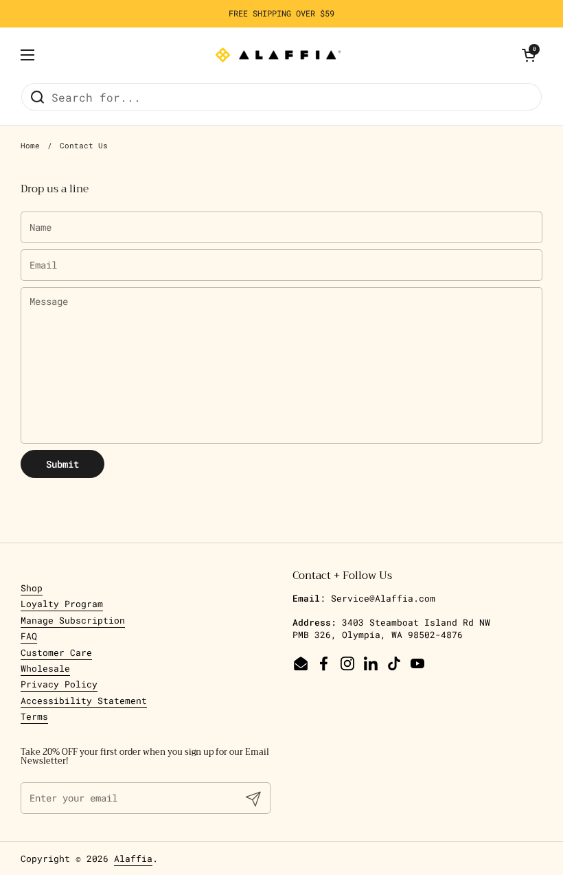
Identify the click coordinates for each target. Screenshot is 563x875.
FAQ (29, 636)
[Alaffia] (278, 55)
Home (30, 145)
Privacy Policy (59, 684)
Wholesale (45, 668)
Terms (34, 716)
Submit (62, 463)
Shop (32, 588)
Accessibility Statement (84, 700)
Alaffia (133, 858)
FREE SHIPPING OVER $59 (281, 13)
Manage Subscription (73, 620)
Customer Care (56, 652)
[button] (528, 55)
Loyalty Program (62, 604)
